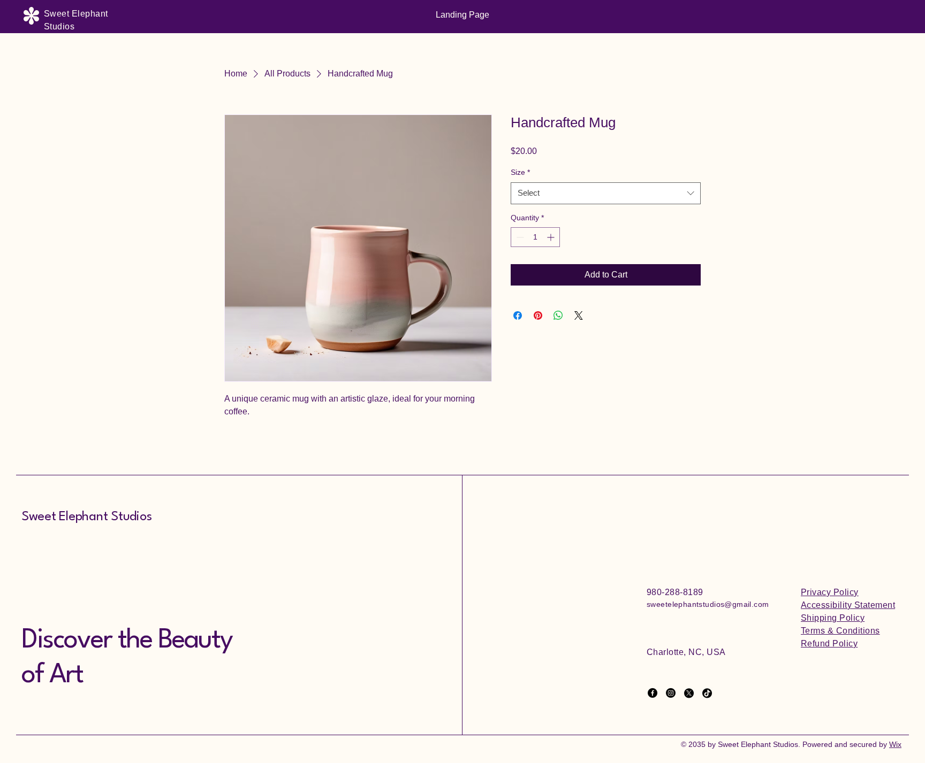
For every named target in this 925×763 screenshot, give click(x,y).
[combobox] (606, 193)
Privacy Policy (830, 592)
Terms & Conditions (840, 630)
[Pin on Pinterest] (538, 315)
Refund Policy (829, 643)
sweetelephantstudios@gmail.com (708, 604)
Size (520, 172)
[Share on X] (578, 315)
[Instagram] (671, 693)
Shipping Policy (833, 617)
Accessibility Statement (848, 605)
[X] (689, 693)
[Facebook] (652, 693)
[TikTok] (707, 693)
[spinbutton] (535, 237)
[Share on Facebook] (517, 315)
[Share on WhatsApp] (558, 315)
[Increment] (551, 237)
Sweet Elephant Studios (86, 517)
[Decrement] (519, 237)
